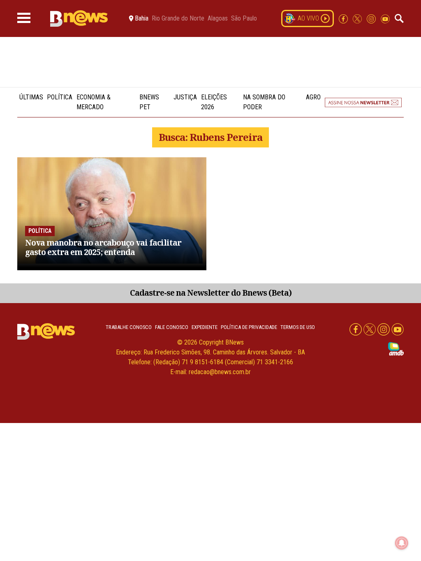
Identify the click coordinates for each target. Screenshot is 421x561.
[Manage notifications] (401, 543)
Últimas (31, 97)
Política (59, 97)
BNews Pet (149, 102)
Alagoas (218, 18)
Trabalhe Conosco (129, 327)
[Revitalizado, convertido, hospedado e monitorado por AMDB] (396, 348)
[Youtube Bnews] (385, 18)
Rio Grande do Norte (178, 18)
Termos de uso (297, 327)
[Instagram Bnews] (372, 18)
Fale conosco (171, 327)
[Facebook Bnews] (344, 18)
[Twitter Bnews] (358, 18)
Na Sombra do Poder (264, 102)
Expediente (204, 327)
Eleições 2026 (214, 102)
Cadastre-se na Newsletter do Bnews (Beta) (210, 292)
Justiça (185, 97)
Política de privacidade (249, 327)
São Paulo (244, 18)
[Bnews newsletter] (363, 102)
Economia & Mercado (93, 102)
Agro (313, 97)
